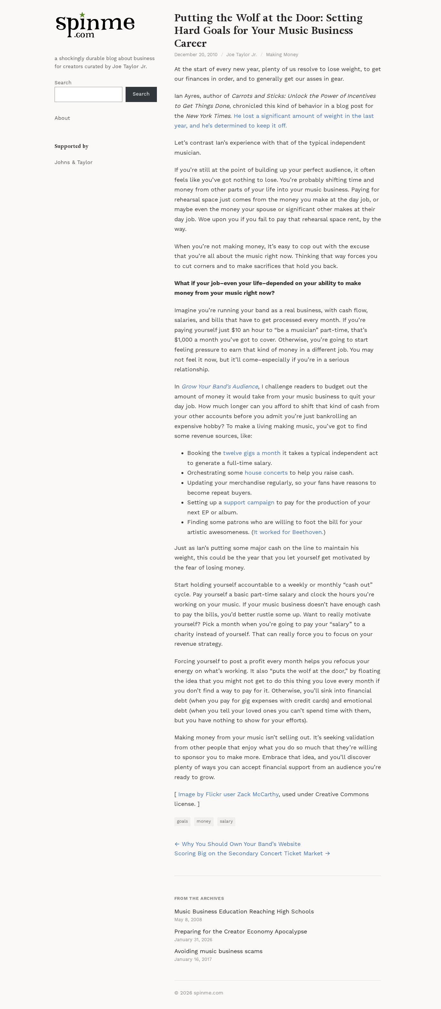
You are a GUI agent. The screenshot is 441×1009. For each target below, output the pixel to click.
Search (63, 83)
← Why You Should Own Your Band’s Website (237, 844)
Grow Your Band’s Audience (219, 386)
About (62, 118)
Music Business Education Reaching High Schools (244, 911)
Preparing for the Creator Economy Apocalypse (240, 931)
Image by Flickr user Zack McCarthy (228, 794)
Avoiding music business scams (218, 951)
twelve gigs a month (252, 453)
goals (182, 821)
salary (226, 821)
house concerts (266, 473)
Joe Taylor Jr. (129, 66)
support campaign (249, 502)
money (204, 821)
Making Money (282, 55)
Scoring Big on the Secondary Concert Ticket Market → (252, 853)
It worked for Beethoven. (288, 532)
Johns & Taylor (74, 162)
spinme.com (208, 993)
